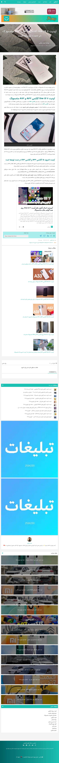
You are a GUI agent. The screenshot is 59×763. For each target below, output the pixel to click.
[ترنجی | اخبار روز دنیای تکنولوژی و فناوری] (55, 2)
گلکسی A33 (32, 101)
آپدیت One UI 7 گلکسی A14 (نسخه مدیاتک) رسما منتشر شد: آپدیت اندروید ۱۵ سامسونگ (34, 352)
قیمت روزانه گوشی (52, 711)
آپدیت (41, 46)
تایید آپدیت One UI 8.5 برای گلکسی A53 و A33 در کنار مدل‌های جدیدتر (38, 264)
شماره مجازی (53, 730)
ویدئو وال (54, 728)
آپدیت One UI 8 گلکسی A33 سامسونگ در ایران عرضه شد (41, 282)
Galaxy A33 (41, 242)
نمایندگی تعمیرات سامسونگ (50, 715)
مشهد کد (18, 757)
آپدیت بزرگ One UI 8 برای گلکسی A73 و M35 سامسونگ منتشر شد (39, 334)
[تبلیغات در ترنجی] (29, 18)
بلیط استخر (54, 720)
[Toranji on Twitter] (32, 745)
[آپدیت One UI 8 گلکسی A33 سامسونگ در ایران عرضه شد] (43, 274)
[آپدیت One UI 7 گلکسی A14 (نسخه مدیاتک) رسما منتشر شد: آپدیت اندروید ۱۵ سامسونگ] (43, 345)
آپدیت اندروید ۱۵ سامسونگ (34, 242)
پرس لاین (54, 726)
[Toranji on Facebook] (35, 745)
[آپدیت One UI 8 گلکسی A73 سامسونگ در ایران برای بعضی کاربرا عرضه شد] (45, 292)
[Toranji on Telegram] (26, 745)
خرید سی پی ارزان (52, 722)
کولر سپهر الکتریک (52, 724)
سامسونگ (32, 46)
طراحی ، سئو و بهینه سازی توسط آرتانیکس (33, 757)
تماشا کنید (45, 2)
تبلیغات (24, 2)
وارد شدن (4, 363)
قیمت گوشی (53, 717)
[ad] (29, 449)
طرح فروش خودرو (52, 713)
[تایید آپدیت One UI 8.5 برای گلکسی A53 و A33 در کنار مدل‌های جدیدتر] (42, 256)
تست (39, 2)
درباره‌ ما (19, 2)
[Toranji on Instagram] (29, 745)
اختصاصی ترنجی (32, 2)
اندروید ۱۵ (37, 46)
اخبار (50, 2)
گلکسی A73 (45, 104)
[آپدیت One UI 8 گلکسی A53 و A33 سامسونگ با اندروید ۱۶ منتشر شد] (43, 309)
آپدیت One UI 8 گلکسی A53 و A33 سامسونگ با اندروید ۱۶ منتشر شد (38, 317)
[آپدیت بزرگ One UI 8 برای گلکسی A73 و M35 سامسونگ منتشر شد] (45, 327)
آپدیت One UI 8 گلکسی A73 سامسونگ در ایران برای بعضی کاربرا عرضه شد (37, 299)
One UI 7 (51, 242)
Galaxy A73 (46, 242)
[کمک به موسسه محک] (29, 11)
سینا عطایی (42, 43)
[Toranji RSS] (23, 745)
